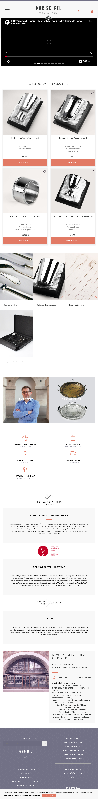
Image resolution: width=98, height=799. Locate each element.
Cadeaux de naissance (73, 742)
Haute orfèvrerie (73, 746)
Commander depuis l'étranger (25, 781)
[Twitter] (73, 788)
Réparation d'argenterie (73, 754)
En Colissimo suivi (73, 462)
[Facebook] (68, 788)
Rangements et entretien (73, 750)
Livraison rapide (73, 460)
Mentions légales (73, 769)
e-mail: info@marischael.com (63, 683)
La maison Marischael (73, 758)
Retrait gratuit (73, 444)
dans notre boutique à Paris (73, 446)
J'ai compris (49, 795)
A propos (25, 773)
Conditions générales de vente (73, 773)
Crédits (73, 777)
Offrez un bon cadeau (25, 476)
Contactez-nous (25, 777)
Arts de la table (73, 738)
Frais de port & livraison (25, 769)
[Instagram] (78, 788)
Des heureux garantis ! (25, 478)
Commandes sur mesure (25, 785)
